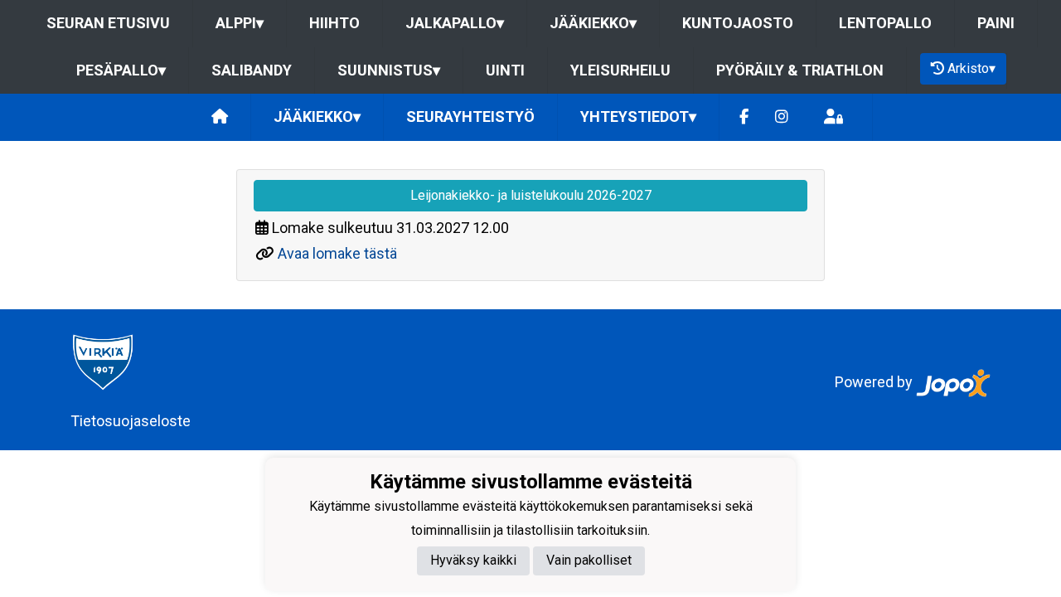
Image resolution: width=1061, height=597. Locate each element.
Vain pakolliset (589, 560)
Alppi (240, 23)
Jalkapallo (454, 23)
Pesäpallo (121, 70)
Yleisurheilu (620, 70)
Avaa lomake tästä (337, 253)
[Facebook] (744, 117)
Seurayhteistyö (470, 116)
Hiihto (334, 23)
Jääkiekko (593, 23)
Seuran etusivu (108, 23)
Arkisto (971, 68)
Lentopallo (885, 23)
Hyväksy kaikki (473, 560)
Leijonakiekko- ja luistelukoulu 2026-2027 (531, 195)
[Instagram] (782, 117)
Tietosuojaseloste (130, 421)
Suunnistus (388, 70)
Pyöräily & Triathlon (800, 70)
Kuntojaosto (737, 23)
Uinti (505, 70)
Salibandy (251, 70)
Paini (996, 23)
